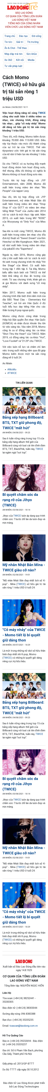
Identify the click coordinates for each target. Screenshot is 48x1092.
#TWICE (12, 373)
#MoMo (11, 369)
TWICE (42, 112)
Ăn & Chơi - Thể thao (15, 48)
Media (31, 59)
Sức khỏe (31, 53)
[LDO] (24, 401)
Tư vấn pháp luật (13, 66)
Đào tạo (23, 36)
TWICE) (7, 657)
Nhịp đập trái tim (13, 53)
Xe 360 (8, 59)
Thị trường (33, 41)
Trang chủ (9, 36)
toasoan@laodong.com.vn (23, 1025)
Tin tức (8, 41)
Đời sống (36, 36)
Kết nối (20, 59)
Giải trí (19, 41)
